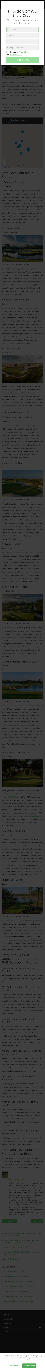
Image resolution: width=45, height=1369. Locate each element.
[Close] (41, 1356)
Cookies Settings (14, 1365)
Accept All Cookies (29, 1365)
